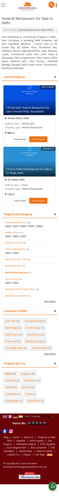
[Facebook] (5, 430)
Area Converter (38, 447)
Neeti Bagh (11, 327)
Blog (6, 437)
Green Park (11, 341)
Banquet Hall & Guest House (20, 289)
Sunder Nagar (33, 327)
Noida (28, 393)
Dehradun (10, 380)
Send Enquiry (38, 139)
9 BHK (31, 226)
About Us (28, 437)
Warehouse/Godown (16, 295)
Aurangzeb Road (33, 320)
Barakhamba (34, 334)
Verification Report (26, 444)
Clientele (20, 440)
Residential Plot (13, 265)
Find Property (37, 440)
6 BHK (15, 226)
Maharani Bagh (34, 341)
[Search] (51, 5)
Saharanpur (30, 380)
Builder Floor (12, 232)
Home (6, 30)
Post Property (47, 444)
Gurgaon (25, 373)
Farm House (11, 279)
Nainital (9, 387)
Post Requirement (16, 447)
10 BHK (39, 226)
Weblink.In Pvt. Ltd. (38, 466)
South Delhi (34, 400)
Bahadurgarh (12, 400)
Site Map (40, 454)
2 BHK (8, 252)
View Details (20, 139)
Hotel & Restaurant (16, 272)
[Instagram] (11, 430)
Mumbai (26, 387)
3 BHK (8, 236)
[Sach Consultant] (27, 6)
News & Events (44, 451)
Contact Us (13, 454)
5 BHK (8, 282)
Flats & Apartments (15, 249)
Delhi (13, 30)
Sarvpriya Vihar (40, 348)
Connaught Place (14, 348)
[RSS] (50, 454)
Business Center (13, 242)
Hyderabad (11, 393)
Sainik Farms (12, 334)
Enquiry (27, 454)
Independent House (15, 222)
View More (50, 301)
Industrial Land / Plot (16, 259)
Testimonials (25, 451)
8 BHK (23, 226)
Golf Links (10, 320)
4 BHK (8, 226)
